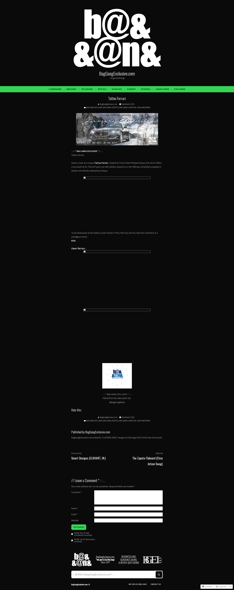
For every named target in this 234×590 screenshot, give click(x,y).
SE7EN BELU (146, 89)
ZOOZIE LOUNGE (162, 89)
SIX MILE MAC (117, 89)
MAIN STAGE (71, 89)
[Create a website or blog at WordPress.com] (89, 584)
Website (74, 520)
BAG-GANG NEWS (144, 107)
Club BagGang (55, 89)
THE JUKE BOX (87, 89)
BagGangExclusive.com (117, 73)
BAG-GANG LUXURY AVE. (128, 107)
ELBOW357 (131, 89)
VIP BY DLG (102, 89)
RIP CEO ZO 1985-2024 (138, 584)
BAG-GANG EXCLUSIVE (94, 107)
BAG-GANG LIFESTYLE (111, 107)
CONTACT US (156, 584)
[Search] (159, 574)
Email (74, 514)
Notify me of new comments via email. (83, 534)
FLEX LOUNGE (179, 89)
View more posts (154, 437)
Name (74, 508)
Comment (76, 492)
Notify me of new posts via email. (84, 540)
